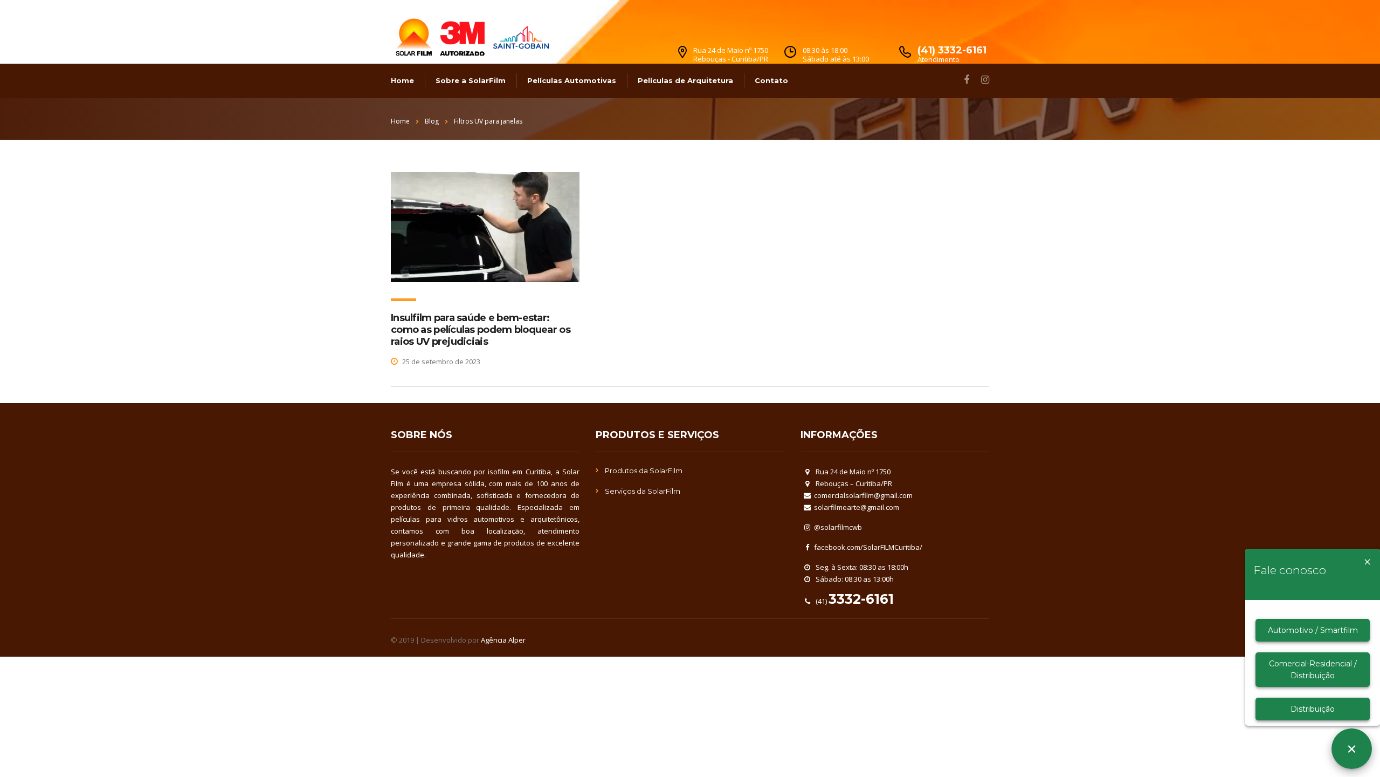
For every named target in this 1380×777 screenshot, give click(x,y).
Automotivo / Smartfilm (1313, 630)
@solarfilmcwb (838, 527)
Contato (771, 80)
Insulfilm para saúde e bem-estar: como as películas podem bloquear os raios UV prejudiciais (480, 329)
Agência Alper (503, 640)
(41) (854, 601)
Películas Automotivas (571, 80)
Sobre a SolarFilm (471, 80)
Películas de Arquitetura (685, 80)
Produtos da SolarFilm (643, 470)
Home (402, 80)
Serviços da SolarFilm (642, 491)
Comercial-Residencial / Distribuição (1313, 669)
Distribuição (1313, 709)
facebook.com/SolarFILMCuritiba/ (868, 547)
